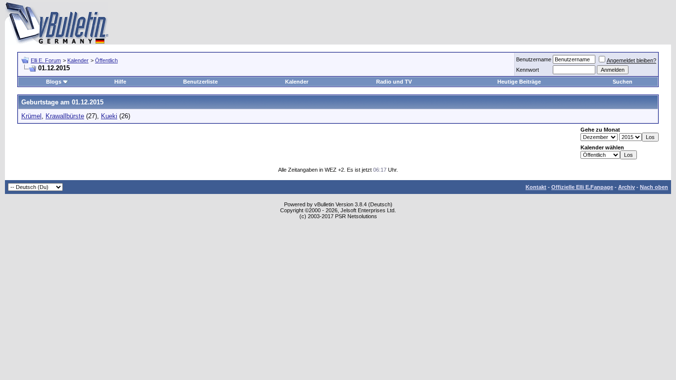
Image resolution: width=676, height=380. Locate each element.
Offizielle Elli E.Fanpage (582, 187)
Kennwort (527, 70)
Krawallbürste (65, 116)
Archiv (626, 187)
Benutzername (533, 59)
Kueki (109, 116)
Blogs (53, 82)
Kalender (78, 60)
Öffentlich (106, 60)
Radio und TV (394, 82)
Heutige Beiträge (519, 82)
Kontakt (536, 187)
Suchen (622, 82)
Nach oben (654, 187)
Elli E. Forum (46, 60)
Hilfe (120, 82)
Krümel (31, 116)
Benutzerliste (200, 82)
